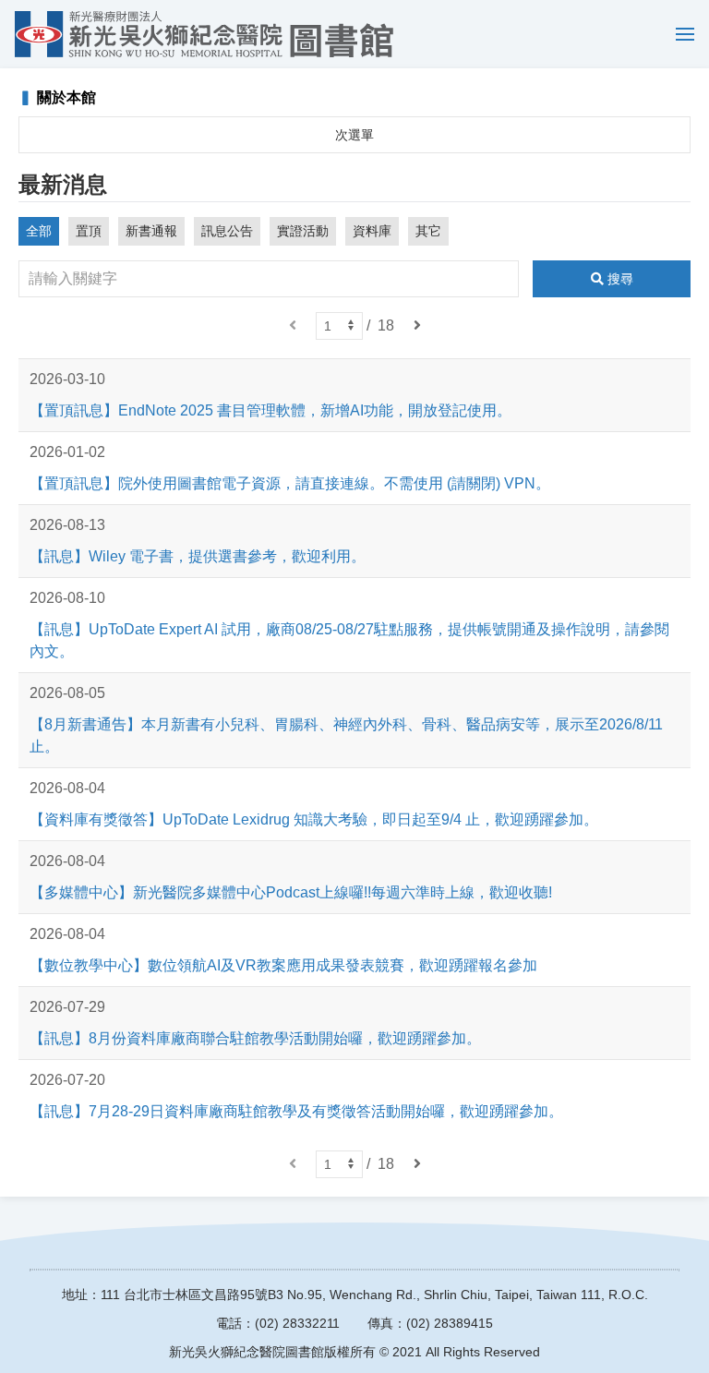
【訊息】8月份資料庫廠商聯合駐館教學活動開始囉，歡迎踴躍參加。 (255, 1038)
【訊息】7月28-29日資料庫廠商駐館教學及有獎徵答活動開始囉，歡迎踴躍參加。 (296, 1111)
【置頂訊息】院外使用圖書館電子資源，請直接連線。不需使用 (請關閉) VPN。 (290, 483)
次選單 (354, 134)
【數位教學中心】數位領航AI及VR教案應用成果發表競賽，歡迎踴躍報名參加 (283, 965)
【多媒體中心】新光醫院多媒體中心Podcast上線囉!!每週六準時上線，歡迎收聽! (291, 892)
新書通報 (151, 230)
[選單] (680, 34)
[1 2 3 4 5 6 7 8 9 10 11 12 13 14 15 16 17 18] (339, 326)
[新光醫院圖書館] (204, 34)
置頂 (89, 230)
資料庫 (372, 230)
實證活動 (303, 230)
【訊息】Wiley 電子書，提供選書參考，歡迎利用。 (198, 556)
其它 (428, 230)
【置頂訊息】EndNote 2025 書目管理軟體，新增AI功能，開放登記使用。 (270, 410)
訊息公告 (227, 230)
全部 (39, 230)
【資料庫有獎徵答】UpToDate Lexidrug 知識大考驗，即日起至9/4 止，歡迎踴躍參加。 (314, 819)
